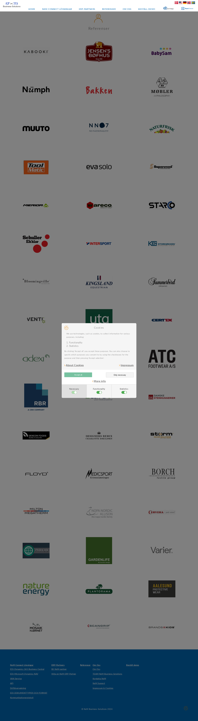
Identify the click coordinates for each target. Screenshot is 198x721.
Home (31, 9)
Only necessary (120, 375)
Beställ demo (146, 9)
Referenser (109, 9)
